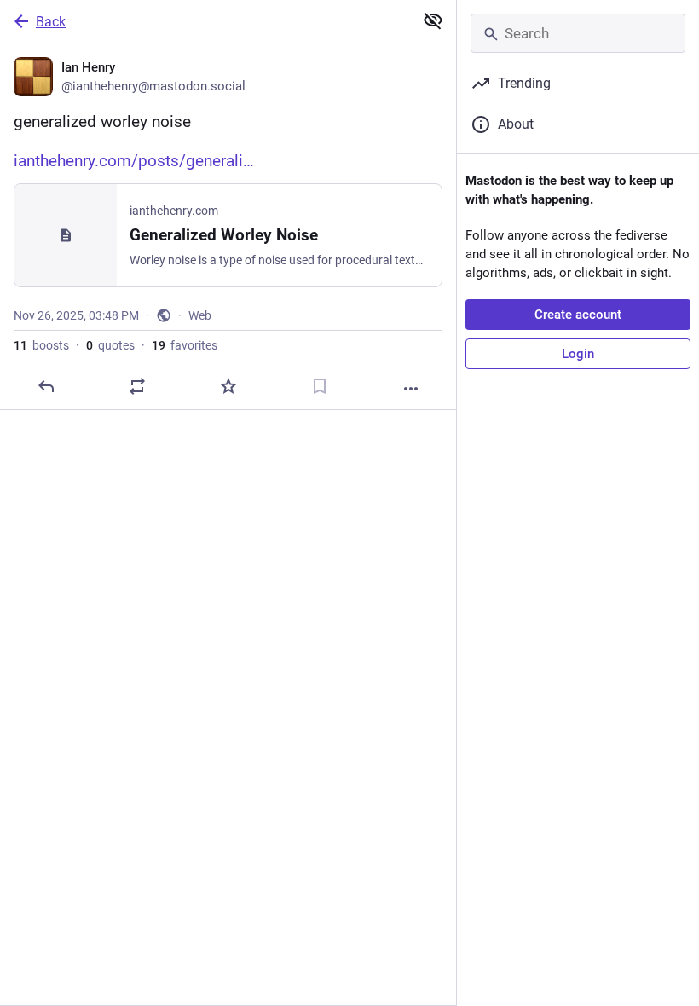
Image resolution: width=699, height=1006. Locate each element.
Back (51, 22)
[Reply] (46, 386)
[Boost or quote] (137, 386)
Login (578, 353)
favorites (184, 345)
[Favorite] (228, 386)
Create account (577, 314)
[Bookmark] (319, 386)
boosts (41, 345)
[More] (411, 389)
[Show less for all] (433, 20)
